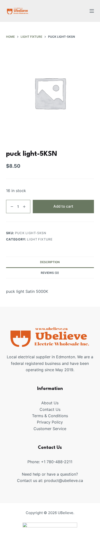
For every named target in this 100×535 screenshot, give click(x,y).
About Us (49, 402)
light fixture (39, 239)
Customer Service (49, 428)
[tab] (50, 262)
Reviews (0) (50, 273)
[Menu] (92, 11)
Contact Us (50, 409)
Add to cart (63, 206)
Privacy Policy (50, 422)
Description (50, 262)
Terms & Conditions (50, 415)
